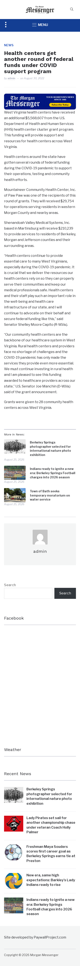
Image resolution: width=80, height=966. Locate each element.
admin (11, 78)
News (8, 45)
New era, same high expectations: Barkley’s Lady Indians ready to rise (50, 880)
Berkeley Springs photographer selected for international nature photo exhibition (50, 449)
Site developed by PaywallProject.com (35, 937)
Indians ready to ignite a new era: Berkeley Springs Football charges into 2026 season (52, 473)
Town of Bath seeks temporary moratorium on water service (50, 495)
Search (10, 585)
